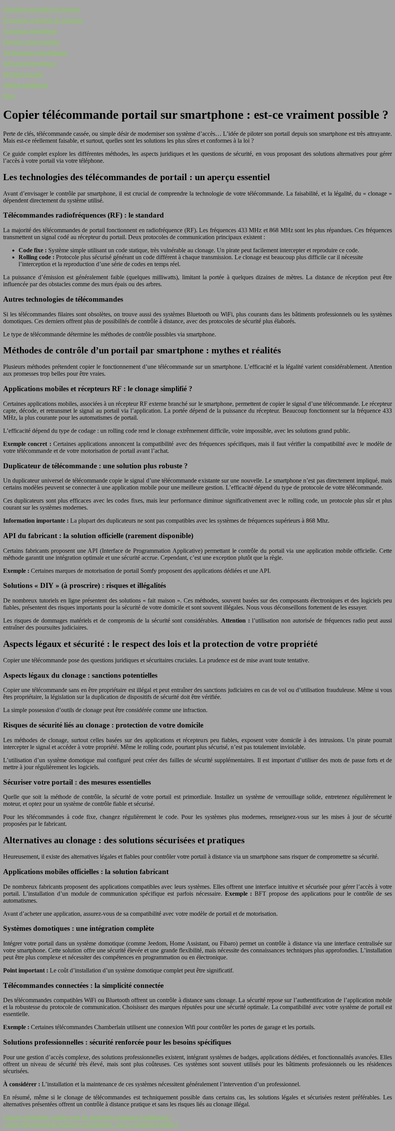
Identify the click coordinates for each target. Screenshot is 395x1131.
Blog (9, 96)
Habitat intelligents (26, 85)
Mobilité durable (23, 74)
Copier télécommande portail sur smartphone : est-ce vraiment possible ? (91, 1124)
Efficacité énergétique (29, 63)
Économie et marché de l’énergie (43, 20)
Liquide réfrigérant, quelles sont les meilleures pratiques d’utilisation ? (87, 1117)
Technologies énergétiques (35, 52)
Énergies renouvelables (31, 42)
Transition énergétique (30, 31)
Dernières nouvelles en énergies (41, 9)
